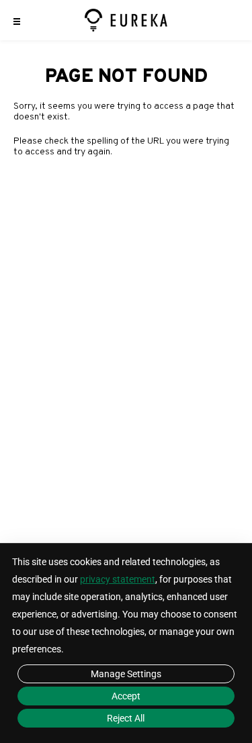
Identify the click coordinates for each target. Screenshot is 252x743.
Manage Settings (126, 673)
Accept (126, 696)
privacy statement (117, 579)
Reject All (125, 718)
